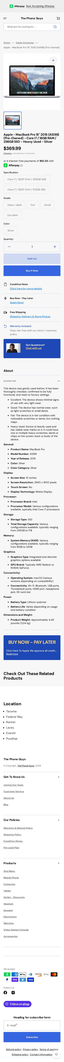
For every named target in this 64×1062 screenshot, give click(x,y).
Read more (12, 653)
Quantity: (9, 239)
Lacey (10, 727)
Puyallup (11, 738)
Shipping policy (20, 1054)
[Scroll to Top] (56, 1040)
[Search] (55, 27)
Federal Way (14, 717)
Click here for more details (26, 288)
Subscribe (32, 1037)
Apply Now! (17, 302)
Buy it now (32, 270)
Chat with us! (34, 348)
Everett (11, 733)
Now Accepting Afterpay (40, 6)
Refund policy (13, 1049)
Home (7, 42)
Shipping (8, 153)
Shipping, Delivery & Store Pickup (30, 316)
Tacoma (11, 711)
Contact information (41, 1054)
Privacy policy (30, 1049)
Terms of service (48, 1049)
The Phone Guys (25, 765)
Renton (10, 722)
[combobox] (32, 27)
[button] (5, 18)
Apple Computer (25, 42)
